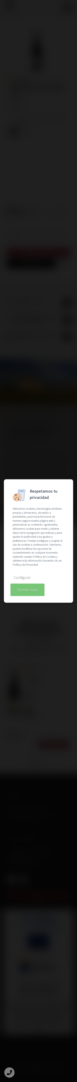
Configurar (22, 577)
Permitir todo (27, 589)
